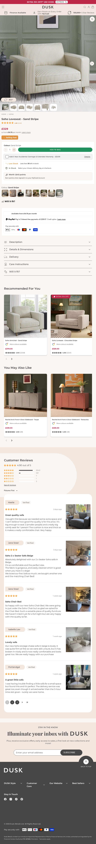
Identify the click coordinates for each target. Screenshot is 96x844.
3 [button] (17, 702)
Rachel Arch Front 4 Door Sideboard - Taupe (22, 419)
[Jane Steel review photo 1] (78, 553)
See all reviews (10, 485)
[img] (11, 509)
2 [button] (12, 702)
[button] (85, 7)
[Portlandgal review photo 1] (78, 677)
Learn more (26, 132)
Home (4, 114)
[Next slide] (12, 359)
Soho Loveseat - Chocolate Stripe (64, 340)
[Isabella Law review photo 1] (78, 639)
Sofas (11, 114)
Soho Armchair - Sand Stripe (16, 340)
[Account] (89, 7)
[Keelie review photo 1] (78, 516)
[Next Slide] (92, 64)
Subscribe (69, 752)
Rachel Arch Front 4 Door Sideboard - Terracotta (70, 419)
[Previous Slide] (4, 64)
